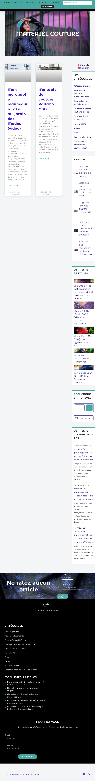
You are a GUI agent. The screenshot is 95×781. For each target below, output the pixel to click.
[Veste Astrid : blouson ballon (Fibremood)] (84, 351)
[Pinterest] (84, 774)
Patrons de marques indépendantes (81, 93)
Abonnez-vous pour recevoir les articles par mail (32, 2)
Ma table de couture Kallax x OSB (48, 99)
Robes (77, 128)
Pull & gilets (10, 653)
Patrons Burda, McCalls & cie (17, 640)
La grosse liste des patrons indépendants (85, 209)
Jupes (77, 132)
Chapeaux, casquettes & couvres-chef (80, 144)
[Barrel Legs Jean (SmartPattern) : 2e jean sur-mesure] (84, 368)
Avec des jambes (82, 137)
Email (65, 574)
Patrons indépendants (14, 636)
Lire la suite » (14, 186)
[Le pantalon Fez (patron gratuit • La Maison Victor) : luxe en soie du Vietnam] (84, 281)
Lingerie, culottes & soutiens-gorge (20, 644)
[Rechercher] (89, 408)
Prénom (66, 585)
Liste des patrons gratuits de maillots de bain (85, 189)
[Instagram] (89, 774)
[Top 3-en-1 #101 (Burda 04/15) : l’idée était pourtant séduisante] (84, 306)
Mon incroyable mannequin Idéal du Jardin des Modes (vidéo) (17, 109)
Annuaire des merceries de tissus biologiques (85, 248)
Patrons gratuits (12, 632)
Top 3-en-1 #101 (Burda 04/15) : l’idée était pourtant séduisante (82, 317)
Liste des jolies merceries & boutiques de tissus (85, 228)
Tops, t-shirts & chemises (15, 648)
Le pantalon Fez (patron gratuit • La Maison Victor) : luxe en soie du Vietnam (83, 292)
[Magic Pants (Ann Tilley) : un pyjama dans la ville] (84, 331)
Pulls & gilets (80, 124)
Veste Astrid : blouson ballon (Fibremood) (82, 358)
